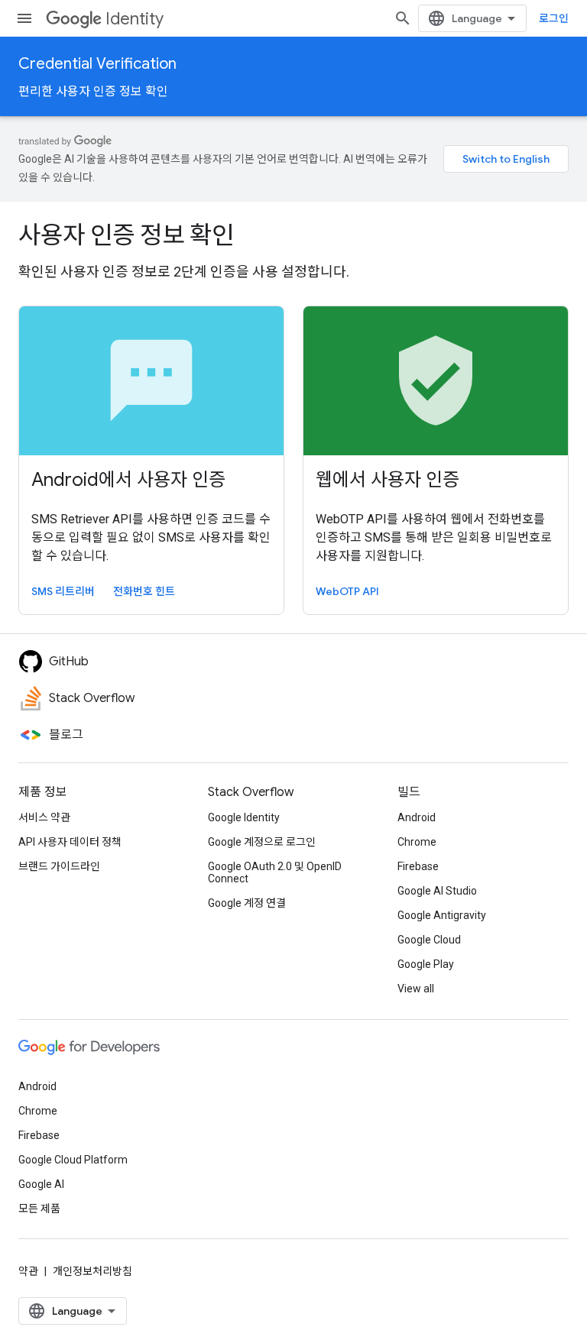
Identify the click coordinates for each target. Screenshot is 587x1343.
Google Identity (244, 817)
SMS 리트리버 (63, 591)
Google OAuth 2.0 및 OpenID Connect (275, 872)
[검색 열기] (403, 18)
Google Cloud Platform (73, 1160)
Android (416, 817)
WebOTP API (347, 591)
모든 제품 (39, 1208)
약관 (28, 1271)
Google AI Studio (437, 891)
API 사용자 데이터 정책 (70, 842)
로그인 (554, 18)
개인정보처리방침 (92, 1271)
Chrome (416, 842)
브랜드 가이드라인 (59, 866)
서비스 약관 (44, 817)
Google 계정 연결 (247, 903)
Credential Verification (97, 63)
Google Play (425, 964)
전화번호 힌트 (144, 591)
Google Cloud (429, 940)
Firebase (418, 866)
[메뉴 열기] (24, 18)
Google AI (41, 1184)
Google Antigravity (441, 915)
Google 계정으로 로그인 (262, 842)
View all (415, 988)
